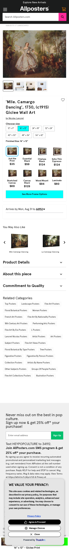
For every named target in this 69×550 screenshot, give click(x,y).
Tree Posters (46, 350)
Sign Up (57, 435)
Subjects (10, 25)
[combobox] (31, 17)
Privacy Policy (34, 516)
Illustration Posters (45, 376)
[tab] (11, 128)
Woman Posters (39, 311)
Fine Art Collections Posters (18, 376)
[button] (34, 2)
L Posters (35, 330)
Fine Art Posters (52, 304)
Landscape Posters (30, 304)
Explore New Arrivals (34, 2)
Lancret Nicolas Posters (16, 337)
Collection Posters (13, 363)
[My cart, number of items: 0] (63, 9)
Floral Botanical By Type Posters (20, 350)
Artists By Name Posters (38, 363)
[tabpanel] (34, 166)
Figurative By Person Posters (40, 356)
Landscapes (23, 25)
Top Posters (10, 304)
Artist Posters (38, 337)
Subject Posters (12, 343)
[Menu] (5, 9)
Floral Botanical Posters (16, 311)
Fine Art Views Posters (35, 343)
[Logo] (34, 9)
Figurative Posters (13, 356)
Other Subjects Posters (15, 369)
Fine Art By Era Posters (15, 330)
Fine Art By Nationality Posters (42, 317)
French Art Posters (13, 317)
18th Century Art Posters (16, 324)
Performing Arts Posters (44, 324)
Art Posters (56, 337)
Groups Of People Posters (44, 369)
